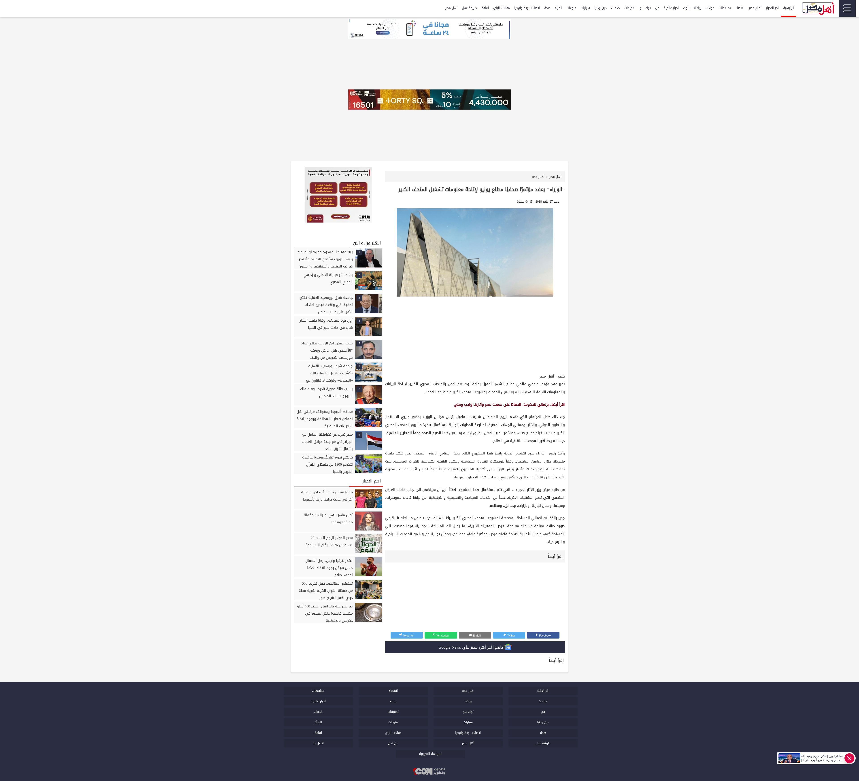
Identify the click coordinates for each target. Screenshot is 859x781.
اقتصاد (740, 8)
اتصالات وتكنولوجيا (527, 8)
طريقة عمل (469, 8)
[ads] (429, 29)
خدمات (615, 8)
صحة (547, 8)
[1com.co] (429, 771)
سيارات (585, 8)
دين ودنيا (600, 8)
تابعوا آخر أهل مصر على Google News (471, 647)
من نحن (393, 743)
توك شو (645, 8)
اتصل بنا (318, 743)
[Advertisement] (475, 339)
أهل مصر (451, 8)
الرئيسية (788, 8)
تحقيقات (629, 8)
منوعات (571, 8)
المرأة (558, 8)
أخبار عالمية (671, 8)
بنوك (686, 8)
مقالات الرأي (501, 8)
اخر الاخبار (772, 8)
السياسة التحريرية (430, 754)
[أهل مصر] (817, 9)
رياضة (697, 8)
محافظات (725, 8)
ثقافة (485, 8)
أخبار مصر (755, 8)
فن (657, 8)
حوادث (710, 8)
